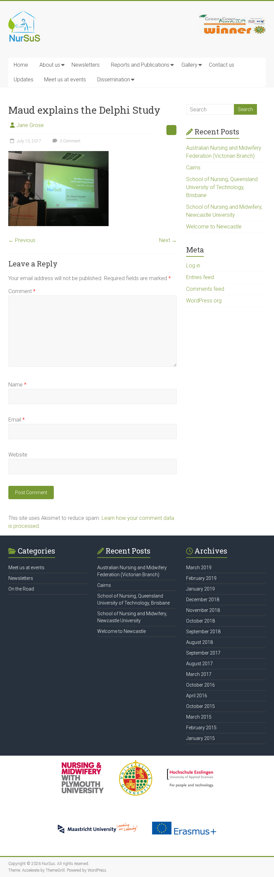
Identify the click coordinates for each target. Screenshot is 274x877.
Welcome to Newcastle (214, 226)
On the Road (21, 589)
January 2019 (200, 589)
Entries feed (200, 277)
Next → (168, 240)
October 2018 (200, 621)
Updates (23, 79)
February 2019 (201, 578)
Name (17, 384)
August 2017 (199, 663)
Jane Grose (30, 125)
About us (49, 65)
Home (21, 65)
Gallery (189, 65)
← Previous (21, 240)
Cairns (193, 167)
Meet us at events (65, 79)
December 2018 (202, 599)
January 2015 (200, 738)
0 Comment (70, 141)
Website (17, 455)
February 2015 (201, 727)
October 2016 (200, 685)
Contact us (221, 65)
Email (16, 419)
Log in (193, 265)
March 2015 (199, 717)
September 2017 (203, 653)
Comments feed (205, 289)
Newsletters (86, 65)
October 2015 (200, 706)
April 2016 (196, 695)
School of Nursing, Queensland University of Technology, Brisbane (222, 187)
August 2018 (199, 642)
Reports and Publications (140, 65)
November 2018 (203, 610)
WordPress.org (204, 300)
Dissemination (113, 79)
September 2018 (203, 631)
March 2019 (199, 567)
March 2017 (199, 674)
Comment (21, 291)
